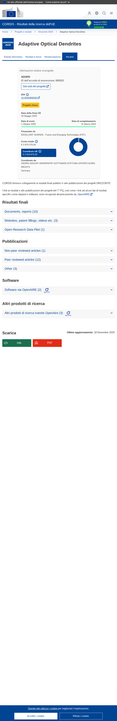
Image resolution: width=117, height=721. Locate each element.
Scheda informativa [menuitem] (13, 57)
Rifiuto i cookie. (81, 716)
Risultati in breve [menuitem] (33, 57)
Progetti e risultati (23, 32)
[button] (96, 13)
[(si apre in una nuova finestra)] (12, 12)
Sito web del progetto (34, 87)
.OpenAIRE (83, 194)
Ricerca (104, 13)
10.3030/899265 (29, 98)
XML (19, 343)
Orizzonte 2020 (45, 32)
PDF (49, 342)
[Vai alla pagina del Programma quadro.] (8, 43)
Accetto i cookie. (36, 716)
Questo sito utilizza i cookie (43, 708)
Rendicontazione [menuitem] (52, 57)
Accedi (89, 13)
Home (5, 32)
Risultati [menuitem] (70, 57)
